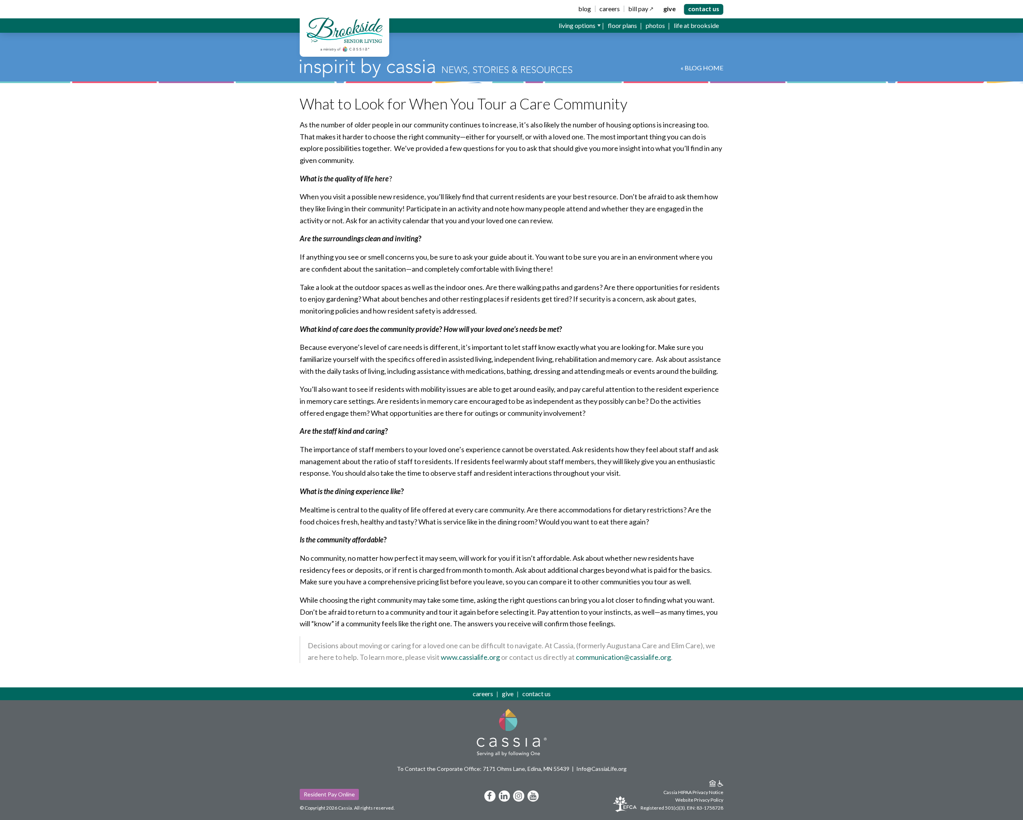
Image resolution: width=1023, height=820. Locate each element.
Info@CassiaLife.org (601, 768)
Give (669, 9)
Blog (584, 9)
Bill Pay (638, 9)
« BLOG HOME (702, 67)
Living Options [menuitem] (577, 25)
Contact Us (703, 8)
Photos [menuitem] (655, 25)
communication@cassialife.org (623, 657)
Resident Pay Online (329, 794)
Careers (609, 9)
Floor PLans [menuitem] (622, 25)
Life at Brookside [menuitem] (696, 25)
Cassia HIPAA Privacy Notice (693, 792)
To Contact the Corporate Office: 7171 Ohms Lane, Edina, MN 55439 (483, 768)
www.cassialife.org (470, 657)
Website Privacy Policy (699, 800)
